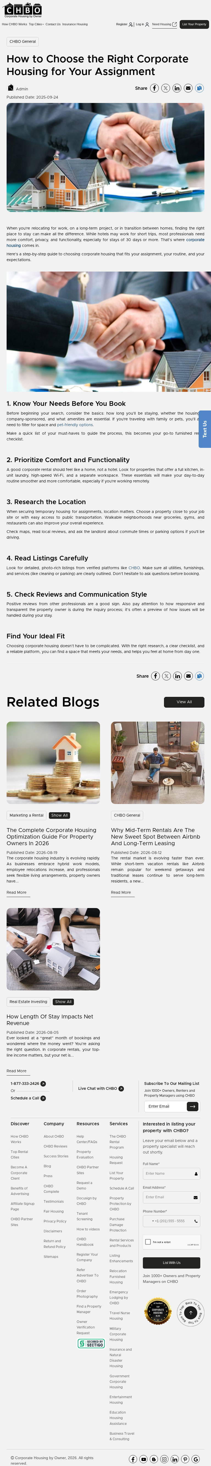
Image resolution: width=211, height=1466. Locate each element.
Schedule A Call (122, 1188)
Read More (17, 893)
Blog (47, 1166)
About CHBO (54, 1136)
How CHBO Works (14, 24)
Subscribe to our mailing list (171, 1084)
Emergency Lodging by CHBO (119, 1298)
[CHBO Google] (195, 1459)
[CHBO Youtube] (143, 1459)
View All (184, 702)
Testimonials (54, 1201)
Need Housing (162, 24)
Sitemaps (51, 1256)
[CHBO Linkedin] (175, 1459)
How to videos (88, 1229)
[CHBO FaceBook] (133, 1459)
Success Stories (56, 1156)
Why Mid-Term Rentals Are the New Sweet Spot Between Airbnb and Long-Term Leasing (155, 837)
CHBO (134, 568)
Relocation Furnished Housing (118, 1276)
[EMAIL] (192, 1106)
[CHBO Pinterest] (185, 1459)
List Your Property (194, 24)
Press (48, 1176)
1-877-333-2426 (25, 1084)
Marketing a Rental (26, 815)
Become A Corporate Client (19, 1173)
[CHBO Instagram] (164, 1459)
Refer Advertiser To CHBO (88, 1275)
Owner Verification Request (86, 1327)
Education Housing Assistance (118, 1418)
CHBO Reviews (55, 1146)
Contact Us (53, 24)
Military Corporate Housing (118, 1334)
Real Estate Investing (28, 1002)
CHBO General (23, 42)
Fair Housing (54, 1211)
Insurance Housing (75, 24)
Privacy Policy (55, 1221)
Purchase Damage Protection (118, 1225)
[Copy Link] (199, 88)
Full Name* (151, 1164)
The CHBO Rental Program (118, 1142)
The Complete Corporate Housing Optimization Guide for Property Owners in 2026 (51, 837)
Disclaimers (53, 1231)
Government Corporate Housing (119, 1382)
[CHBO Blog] (154, 1459)
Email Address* (154, 1187)
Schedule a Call (25, 1098)
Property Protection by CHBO (120, 1204)
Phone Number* (155, 1211)
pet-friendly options (75, 425)
